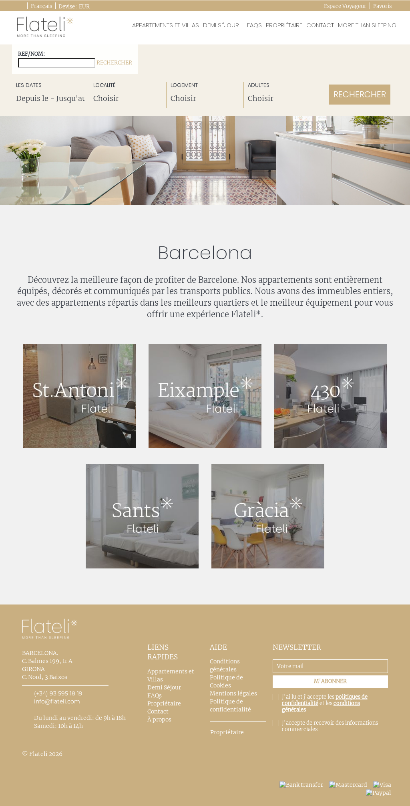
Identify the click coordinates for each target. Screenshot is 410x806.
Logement (184, 85)
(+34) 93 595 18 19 (58, 693)
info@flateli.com (57, 701)
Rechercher (114, 62)
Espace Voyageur (345, 6)
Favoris (382, 6)
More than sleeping (367, 25)
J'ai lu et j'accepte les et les (325, 703)
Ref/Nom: (75, 58)
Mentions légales (233, 693)
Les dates (29, 85)
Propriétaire (284, 25)
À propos (159, 719)
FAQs (254, 25)
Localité (104, 85)
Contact (320, 25)
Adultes (258, 85)
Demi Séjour (221, 25)
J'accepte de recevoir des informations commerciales (330, 726)
